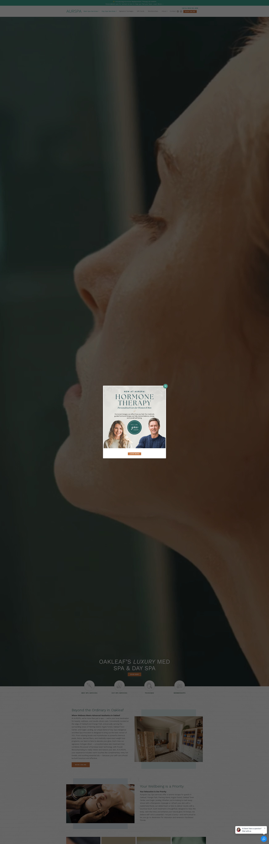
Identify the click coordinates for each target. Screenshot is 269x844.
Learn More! (134, 454)
